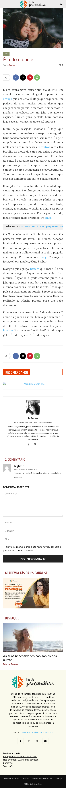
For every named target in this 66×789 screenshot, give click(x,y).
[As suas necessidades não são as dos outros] (33, 637)
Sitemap (58, 778)
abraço (7, 98)
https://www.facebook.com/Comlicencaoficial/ (33, 422)
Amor (6, 54)
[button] (5, 4)
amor (48, 217)
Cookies (25, 778)
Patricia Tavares (10, 664)
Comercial (8, 762)
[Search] (61, 4)
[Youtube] (45, 741)
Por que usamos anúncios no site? (20, 756)
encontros (43, 147)
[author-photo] (33, 413)
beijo (44, 257)
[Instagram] (36, 444)
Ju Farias (11, 65)
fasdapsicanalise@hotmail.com (37, 732)
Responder (18, 477)
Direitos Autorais (11, 753)
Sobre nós (8, 766)
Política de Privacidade (42, 778)
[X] (23, 77)
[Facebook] (16, 77)
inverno (8, 330)
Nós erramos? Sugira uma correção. (21, 759)
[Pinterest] (30, 77)
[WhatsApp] (37, 77)
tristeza (34, 268)
